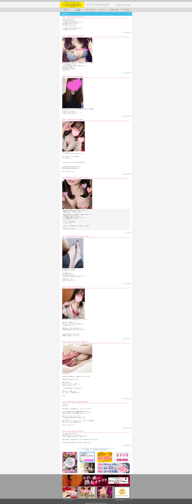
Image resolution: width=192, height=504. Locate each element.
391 (87, 448)
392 (90, 448)
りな (63, 177)
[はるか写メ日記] (127, 174)
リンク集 (130, 499)
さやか (63, 341)
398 (107, 448)
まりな (63, 35)
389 (82, 448)
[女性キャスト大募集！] (69, 462)
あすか (63, 76)
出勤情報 (117, 499)
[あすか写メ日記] (127, 116)
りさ (63, 236)
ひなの (63, 16)
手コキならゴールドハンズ (69, 499)
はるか (63, 119)
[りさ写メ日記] (127, 283)
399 (110, 448)
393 (93, 448)
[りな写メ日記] (127, 233)
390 (85, 448)
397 (104, 448)
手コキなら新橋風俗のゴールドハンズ (67, 0)
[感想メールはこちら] (87, 457)
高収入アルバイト (123, 499)
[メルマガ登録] (87, 468)
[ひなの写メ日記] (127, 32)
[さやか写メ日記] (127, 398)
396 (102, 448)
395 (99, 448)
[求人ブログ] (104, 457)
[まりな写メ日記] (127, 73)
